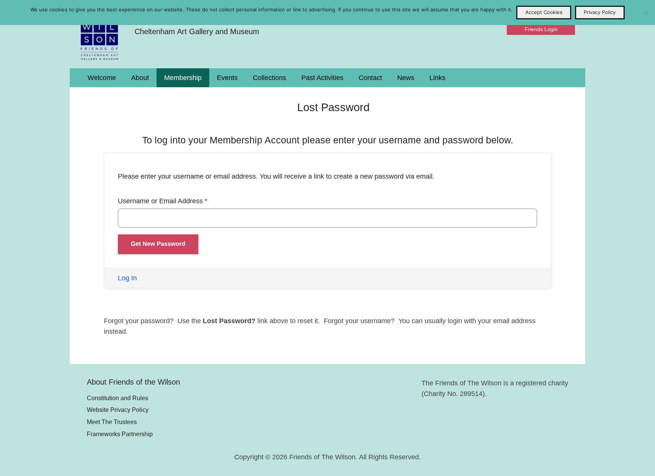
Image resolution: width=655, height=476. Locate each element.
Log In (127, 278)
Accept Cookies (544, 12)
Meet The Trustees (112, 421)
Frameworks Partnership (120, 433)
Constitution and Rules (117, 397)
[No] (645, 12)
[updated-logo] (99, 34)
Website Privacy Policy (118, 409)
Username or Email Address (162, 201)
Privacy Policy (600, 12)
